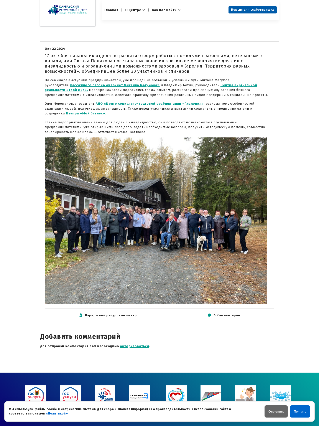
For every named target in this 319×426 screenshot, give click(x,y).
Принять (300, 411)
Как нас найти (164, 10)
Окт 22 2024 (55, 49)
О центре (133, 10)
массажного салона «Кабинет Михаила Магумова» (115, 85)
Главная (111, 10)
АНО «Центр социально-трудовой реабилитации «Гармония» (150, 104)
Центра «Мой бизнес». (86, 113)
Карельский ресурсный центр (111, 315)
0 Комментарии (227, 315)
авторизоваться (134, 346)
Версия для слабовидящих (252, 10)
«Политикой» (57, 413)
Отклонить (276, 411)
